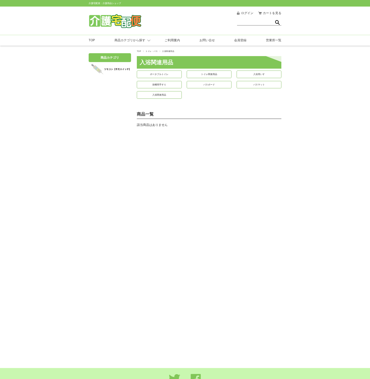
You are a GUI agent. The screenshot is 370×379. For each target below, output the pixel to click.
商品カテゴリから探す (129, 40)
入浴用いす (259, 74)
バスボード (209, 84)
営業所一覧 (273, 40)
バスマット (259, 84)
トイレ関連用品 (209, 74)
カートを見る (272, 13)
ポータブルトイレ (159, 74)
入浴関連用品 (159, 94)
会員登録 (240, 40)
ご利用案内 (172, 40)
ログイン (247, 13)
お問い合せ (207, 40)
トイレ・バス (151, 51)
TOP (92, 40)
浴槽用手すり (159, 84)
